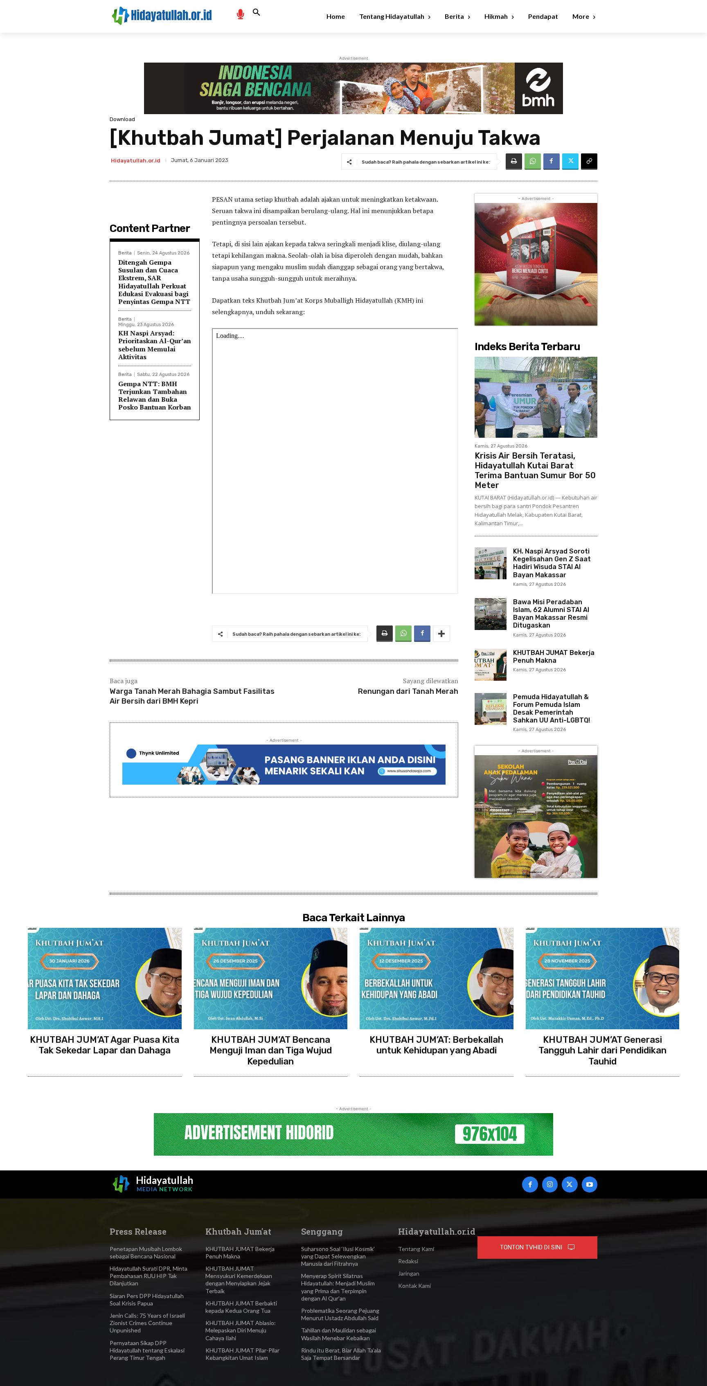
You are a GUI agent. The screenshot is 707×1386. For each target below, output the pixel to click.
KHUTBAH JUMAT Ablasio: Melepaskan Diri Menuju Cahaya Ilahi (240, 1330)
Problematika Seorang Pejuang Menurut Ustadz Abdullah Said (340, 1314)
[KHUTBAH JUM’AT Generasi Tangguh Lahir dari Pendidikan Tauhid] (603, 978)
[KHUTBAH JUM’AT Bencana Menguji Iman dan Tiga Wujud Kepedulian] (271, 978)
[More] (441, 634)
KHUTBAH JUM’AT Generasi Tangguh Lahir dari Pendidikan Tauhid (602, 1050)
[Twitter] (570, 161)
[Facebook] (551, 161)
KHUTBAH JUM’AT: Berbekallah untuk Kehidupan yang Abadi (436, 1045)
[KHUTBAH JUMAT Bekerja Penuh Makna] (491, 665)
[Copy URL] (589, 161)
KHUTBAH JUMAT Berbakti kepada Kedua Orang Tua (241, 1307)
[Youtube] (589, 1184)
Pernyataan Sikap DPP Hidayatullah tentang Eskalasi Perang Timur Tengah (147, 1350)
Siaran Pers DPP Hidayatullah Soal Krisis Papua (147, 1299)
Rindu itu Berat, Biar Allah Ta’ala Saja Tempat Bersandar (341, 1354)
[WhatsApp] (533, 161)
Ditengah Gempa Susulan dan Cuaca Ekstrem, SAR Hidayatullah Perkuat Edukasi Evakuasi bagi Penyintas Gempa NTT (154, 282)
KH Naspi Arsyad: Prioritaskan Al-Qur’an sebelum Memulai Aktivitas (154, 344)
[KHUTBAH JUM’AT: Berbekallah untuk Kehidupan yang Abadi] (436, 978)
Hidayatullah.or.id (135, 160)
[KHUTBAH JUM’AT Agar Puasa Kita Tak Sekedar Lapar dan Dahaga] (105, 978)
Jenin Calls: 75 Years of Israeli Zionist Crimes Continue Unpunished (147, 1323)
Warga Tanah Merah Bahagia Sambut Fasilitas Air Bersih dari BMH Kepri (192, 696)
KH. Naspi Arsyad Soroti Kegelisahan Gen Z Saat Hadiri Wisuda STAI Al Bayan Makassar (552, 563)
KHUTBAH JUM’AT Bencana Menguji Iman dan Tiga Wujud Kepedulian (270, 1050)
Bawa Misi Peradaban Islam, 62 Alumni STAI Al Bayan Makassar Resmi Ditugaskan (551, 614)
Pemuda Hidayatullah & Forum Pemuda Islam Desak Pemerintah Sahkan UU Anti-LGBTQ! (551, 708)
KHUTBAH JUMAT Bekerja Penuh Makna (553, 656)
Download (122, 119)
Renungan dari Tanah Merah (408, 691)
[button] (256, 12)
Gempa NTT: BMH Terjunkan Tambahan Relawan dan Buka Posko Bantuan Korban (154, 395)
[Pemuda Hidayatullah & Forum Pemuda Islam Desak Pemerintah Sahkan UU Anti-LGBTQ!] (491, 709)
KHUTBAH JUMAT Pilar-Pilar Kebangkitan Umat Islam (242, 1354)
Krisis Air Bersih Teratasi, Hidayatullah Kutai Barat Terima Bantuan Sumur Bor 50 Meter (535, 470)
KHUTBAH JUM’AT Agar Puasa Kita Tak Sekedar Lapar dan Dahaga (104, 1045)
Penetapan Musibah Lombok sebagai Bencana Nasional (146, 1252)
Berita (125, 253)
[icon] (240, 13)
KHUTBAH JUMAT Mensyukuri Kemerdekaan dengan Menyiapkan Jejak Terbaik (238, 1279)
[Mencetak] (514, 161)
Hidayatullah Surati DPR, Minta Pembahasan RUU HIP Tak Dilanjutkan (148, 1276)
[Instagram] (550, 1184)
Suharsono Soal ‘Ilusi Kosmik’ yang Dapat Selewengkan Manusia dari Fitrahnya (338, 1256)
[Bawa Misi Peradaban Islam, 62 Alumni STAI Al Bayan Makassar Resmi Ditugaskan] (491, 614)
